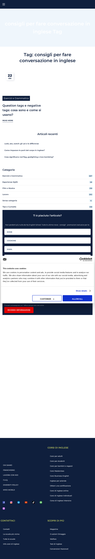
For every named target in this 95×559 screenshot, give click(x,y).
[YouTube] (26, 502)
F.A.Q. (5, 480)
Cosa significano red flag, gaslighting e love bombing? (29, 157)
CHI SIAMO (7, 465)
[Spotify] (41, 502)
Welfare (53, 539)
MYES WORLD (9, 490)
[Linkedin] (18, 502)
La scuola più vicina (11, 534)
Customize (45, 299)
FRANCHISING (9, 470)
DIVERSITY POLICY (10, 485)
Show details (81, 291)
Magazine (54, 529)
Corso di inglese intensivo (60, 501)
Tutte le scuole (9, 539)
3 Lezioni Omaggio (58, 534)
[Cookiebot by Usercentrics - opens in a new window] (81, 259)
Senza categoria (47, 200)
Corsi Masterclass (57, 471)
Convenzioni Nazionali (59, 549)
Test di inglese (56, 544)
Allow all (77, 299)
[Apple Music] (4, 508)
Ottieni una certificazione (60, 486)
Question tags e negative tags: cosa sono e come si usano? (21, 110)
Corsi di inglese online (59, 491)
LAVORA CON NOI (10, 475)
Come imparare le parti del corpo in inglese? (24, 150)
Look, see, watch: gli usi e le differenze (21, 144)
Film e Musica (47, 188)
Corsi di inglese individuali (61, 496)
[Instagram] (11, 502)
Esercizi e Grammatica (16, 98)
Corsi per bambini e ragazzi (61, 466)
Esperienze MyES (47, 182)
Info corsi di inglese (11, 544)
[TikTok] (33, 502)
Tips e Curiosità (47, 207)
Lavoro (47, 194)
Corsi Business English (59, 476)
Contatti (6, 529)
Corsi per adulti (56, 456)
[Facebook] (4, 502)
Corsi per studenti (57, 461)
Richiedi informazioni (19, 310)
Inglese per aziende (58, 481)
